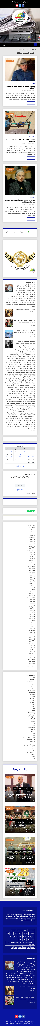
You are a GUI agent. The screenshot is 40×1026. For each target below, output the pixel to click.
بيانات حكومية (31, 714)
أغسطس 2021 (31, 643)
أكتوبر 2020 (32, 663)
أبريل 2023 (32, 605)
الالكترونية (26, 934)
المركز (33, 939)
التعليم (33, 710)
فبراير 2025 (32, 562)
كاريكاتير (33, 749)
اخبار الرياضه (32, 698)
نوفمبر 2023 (31, 591)
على (28, 947)
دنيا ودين (33, 729)
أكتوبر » (17, 466)
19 (15, 457)
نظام (16, 947)
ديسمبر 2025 (31, 543)
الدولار (24, 937)
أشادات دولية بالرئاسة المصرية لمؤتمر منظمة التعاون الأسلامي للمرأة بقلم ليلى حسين (20, 827)
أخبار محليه (32, 694)
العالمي (15, 937)
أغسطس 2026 (31, 527)
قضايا (33, 747)
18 (20, 457)
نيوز (12, 947)
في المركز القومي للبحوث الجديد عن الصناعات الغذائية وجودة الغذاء (20, 201)
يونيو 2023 (32, 601)
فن (34, 743)
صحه (34, 735)
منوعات (33, 754)
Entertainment (31, 681)
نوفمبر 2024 (31, 568)
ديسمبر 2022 (31, 612)
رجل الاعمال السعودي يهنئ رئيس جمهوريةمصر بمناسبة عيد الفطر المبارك (21, 943)
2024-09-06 (25, 90)
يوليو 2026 (32, 529)
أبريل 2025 (32, 558)
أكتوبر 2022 (32, 616)
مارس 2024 (32, 583)
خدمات (33, 725)
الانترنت (20, 934)
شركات (32, 947)
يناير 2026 (32, 541)
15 (33, 457)
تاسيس (24, 939)
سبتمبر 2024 (32, 572)
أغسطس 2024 (31, 574)
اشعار (33, 708)
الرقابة (20, 937)
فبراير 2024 (32, 585)
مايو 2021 (32, 649)
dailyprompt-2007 (21, 931)
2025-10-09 (29, 894)
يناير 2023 (32, 611)
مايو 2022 (32, 626)
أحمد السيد (31, 90)
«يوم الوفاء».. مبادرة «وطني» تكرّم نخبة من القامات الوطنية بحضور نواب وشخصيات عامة (24, 322)
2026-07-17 (29, 800)
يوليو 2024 (32, 576)
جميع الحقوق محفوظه (28, 1021)
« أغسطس (22, 466)
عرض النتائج (20, 489)
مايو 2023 (32, 603)
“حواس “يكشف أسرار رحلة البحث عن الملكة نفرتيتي (20, 87)
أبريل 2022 (32, 628)
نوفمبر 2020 (31, 661)
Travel (33, 689)
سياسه (33, 733)
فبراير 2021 (32, 655)
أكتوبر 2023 (32, 593)
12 (15, 454)
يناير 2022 (32, 634)
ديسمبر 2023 (31, 589)
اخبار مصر (33, 704)
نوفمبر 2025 (31, 545)
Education (32, 679)
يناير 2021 (32, 657)
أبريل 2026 (32, 535)
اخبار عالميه (32, 702)
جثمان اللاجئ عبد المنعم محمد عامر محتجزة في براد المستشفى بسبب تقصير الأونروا (24, 332)
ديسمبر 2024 (31, 566)
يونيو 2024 (32, 578)
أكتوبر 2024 (32, 570)
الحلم (8, 934)
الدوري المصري (30, 937)
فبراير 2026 (32, 539)
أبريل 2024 (32, 582)
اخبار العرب (32, 700)
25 (20, 459)
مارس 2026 (32, 537)
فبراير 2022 (32, 632)
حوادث (33, 723)
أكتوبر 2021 (32, 640)
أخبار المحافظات (31, 137)
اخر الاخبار (33, 706)
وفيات (33, 758)
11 (20, 454)
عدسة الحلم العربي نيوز (29, 737)
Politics (33, 687)
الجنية (12, 934)
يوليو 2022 (32, 622)
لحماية (24, 947)
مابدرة (20, 947)
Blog (34, 677)
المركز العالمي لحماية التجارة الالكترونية (20, 1023)
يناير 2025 (32, 564)
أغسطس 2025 (31, 551)
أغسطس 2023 (31, 597)
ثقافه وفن (32, 721)
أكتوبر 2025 (32, 547)
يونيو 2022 (32, 624)
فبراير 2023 (32, 609)
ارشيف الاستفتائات (30, 493)
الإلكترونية (13, 931)
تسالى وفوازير (31, 716)
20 (11, 457)
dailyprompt (31, 931)
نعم (33, 481)
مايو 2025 (32, 556)
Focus (33, 685)
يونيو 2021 (32, 647)
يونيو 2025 (32, 554)
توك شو (33, 718)
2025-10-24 (29, 863)
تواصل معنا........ (31, 511)
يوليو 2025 (32, 552)
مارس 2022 (32, 630)
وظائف (33, 756)
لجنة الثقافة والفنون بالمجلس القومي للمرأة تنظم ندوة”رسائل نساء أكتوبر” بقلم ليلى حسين (20, 858)
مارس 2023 (32, 607)
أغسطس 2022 (31, 620)
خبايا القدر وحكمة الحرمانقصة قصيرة (25, 309)
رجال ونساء (32, 731)
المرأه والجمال (31, 712)
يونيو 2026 (32, 531)
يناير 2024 (32, 587)
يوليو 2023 (32, 599)
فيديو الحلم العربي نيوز (29, 745)
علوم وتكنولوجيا (31, 739)
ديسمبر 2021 (31, 636)
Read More (31, 103)
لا (33, 482)
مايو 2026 (32, 533)
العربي (10, 937)
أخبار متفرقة (32, 198)
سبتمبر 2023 (32, 595)
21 (7, 457)
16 (29, 457)
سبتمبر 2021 (32, 642)
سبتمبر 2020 (32, 665)
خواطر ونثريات (31, 727)
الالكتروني (32, 934)
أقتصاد (33, 696)
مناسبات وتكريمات (30, 752)
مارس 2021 (32, 653)
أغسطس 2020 (31, 667)
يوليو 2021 (32, 645)
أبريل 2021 (32, 651)
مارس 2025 (32, 560)
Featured (32, 683)
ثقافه (33, 83)
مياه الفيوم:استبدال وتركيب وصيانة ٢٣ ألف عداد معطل (20, 140)
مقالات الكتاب (31, 751)
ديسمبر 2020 (31, 659)
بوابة (29, 939)
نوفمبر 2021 (31, 638)
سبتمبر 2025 (32, 549)
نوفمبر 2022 (31, 614)
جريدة (20, 939)
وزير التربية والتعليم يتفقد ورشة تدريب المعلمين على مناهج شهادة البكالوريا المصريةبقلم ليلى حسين (20, 796)
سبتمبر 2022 (32, 618)
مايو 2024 (32, 580)
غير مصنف (32, 741)
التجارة (16, 934)
